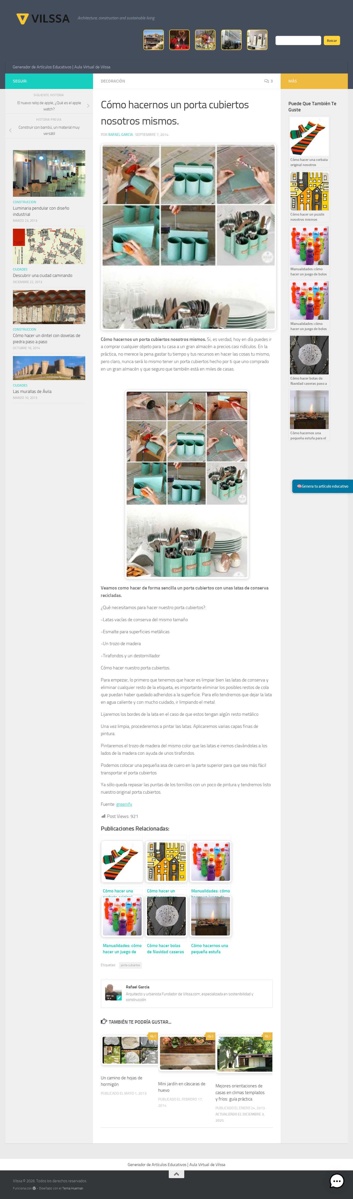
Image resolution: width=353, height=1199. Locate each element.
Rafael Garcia (120, 135)
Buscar (332, 40)
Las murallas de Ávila (32, 391)
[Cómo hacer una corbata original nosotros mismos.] (122, 861)
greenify (124, 804)
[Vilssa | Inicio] (42, 18)
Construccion (24, 202)
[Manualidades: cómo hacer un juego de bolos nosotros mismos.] (210, 861)
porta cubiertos (130, 965)
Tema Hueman (72, 1188)
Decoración (113, 81)
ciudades (20, 269)
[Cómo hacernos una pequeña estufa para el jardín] (210, 916)
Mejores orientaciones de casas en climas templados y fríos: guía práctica (240, 1092)
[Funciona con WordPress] (34, 1188)
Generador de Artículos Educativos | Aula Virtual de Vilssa (61, 66)
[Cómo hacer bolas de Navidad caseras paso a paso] (166, 916)
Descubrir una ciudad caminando (42, 275)
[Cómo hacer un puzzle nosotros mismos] (166, 861)
